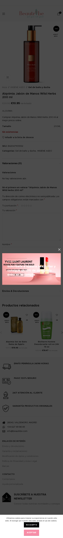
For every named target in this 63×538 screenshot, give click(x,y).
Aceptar (31, 533)
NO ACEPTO (31, 525)
